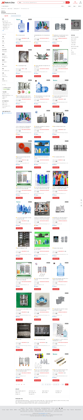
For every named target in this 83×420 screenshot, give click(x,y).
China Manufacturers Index (39, 411)
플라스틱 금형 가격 (32, 392)
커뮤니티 (4, 76)
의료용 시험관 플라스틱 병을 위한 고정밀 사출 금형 (42, 66)
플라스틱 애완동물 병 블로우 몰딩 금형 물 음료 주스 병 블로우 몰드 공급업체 (60, 188)
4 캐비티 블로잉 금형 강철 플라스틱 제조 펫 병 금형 (23, 309)
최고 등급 (4, 66)
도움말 (69, 6)
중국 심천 (4, 56)
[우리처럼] (59, 408)
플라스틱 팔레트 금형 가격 (20, 391)
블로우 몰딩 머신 (7, 24)
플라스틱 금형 (44, 392)
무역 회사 (5, 93)
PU (3, 43)
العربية (53, 409)
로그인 (80, 3)
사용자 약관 (30, 408)
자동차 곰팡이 (73, 48)
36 (21, 384)
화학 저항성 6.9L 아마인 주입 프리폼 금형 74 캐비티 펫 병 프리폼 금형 (23, 188)
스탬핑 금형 (73, 42)
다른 (3, 30)
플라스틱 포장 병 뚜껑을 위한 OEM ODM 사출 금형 (23, 157)
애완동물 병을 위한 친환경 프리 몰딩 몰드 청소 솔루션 (41, 249)
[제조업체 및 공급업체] (7, 2)
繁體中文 (15, 409)
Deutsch (31, 409)
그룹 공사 (4, 97)
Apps (74, 6)
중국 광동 (4, 61)
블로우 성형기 (73, 39)
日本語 (19, 409)
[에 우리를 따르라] (61, 408)
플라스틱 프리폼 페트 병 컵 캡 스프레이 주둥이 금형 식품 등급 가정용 (60, 370)
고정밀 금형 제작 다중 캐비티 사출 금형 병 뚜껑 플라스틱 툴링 (60, 309)
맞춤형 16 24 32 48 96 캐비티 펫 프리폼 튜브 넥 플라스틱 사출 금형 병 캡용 (42, 309)
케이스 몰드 (73, 44)
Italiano (40, 409)
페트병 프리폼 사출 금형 (58, 248)
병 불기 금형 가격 (45, 391)
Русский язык (44, 409)
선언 (26, 408)
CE (4, 75)
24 (18, 384)
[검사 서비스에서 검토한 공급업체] (7, 87)
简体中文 (11, 409)
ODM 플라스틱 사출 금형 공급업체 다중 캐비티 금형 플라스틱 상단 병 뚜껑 (60, 218)
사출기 (5, 28)
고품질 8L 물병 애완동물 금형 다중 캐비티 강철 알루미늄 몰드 (60, 96)
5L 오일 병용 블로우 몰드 (21, 65)
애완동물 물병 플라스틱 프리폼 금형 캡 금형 (42, 36)
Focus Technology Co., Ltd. (43, 413)
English (7, 409)
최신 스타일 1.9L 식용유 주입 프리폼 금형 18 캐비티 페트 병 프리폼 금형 (59, 66)
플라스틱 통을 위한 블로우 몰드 (60, 126)
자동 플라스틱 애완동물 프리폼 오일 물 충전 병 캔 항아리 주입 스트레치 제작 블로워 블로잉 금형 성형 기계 (42, 218)
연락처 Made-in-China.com (45, 408)
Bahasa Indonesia (78, 409)
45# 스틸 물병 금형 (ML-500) (59, 156)
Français (23, 409)
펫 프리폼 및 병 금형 (21, 35)
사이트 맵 (52, 408)
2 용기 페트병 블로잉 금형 (40, 339)
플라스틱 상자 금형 (74, 46)
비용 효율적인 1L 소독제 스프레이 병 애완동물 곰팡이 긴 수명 (60, 340)
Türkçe (68, 409)
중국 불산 (5, 57)
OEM (4, 104)
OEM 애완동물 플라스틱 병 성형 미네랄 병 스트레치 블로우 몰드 (42, 96)
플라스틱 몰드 (7, 22)
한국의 (49, 409)
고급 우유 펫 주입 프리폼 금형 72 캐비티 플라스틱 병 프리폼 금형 (23, 279)
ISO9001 (4, 80)
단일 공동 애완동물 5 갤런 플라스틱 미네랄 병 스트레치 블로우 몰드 (60, 279)
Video (30, 19)
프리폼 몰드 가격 (58, 391)
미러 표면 (4, 51)
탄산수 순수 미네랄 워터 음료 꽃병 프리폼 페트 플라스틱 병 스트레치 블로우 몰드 (42, 370)
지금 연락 (20, 45)
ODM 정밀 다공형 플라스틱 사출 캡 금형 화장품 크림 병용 (41, 127)
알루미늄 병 (73, 40)
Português (35, 409)
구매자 (62, 6)
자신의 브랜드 (6, 106)
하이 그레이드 (5, 70)
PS (3, 38)
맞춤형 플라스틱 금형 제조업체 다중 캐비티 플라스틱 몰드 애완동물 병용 (60, 36)
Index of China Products (49, 411)
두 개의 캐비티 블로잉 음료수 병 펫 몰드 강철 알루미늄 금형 (23, 218)
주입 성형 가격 (58, 392)
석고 (3, 47)
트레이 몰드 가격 (32, 391)
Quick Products (30, 411)
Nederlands (57, 409)
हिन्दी (60, 409)
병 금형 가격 (17, 394)
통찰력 (57, 408)
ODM (4, 102)
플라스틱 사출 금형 (74, 37)
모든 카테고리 (5, 6)
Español (27, 409)
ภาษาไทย (64, 409)
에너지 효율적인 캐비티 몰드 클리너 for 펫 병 (41, 157)
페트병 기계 (73, 53)
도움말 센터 (22, 408)
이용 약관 (44, 415)
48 (24, 384)
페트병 (72, 52)
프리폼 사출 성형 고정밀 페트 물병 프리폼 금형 (41, 279)
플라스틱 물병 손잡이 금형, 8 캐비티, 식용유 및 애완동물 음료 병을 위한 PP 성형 (23, 96)
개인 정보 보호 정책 (37, 408)
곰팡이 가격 (17, 392)
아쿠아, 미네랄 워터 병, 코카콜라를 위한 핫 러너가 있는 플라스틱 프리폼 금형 (23, 127)
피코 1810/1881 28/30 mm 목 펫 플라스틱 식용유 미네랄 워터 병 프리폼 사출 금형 (42, 188)
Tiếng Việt (72, 409)
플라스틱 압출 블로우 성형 (22, 248)
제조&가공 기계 (5, 21)
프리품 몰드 (6, 25)
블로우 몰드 (19, 339)
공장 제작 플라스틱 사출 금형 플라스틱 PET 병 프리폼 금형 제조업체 (24, 370)
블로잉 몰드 (6, 27)
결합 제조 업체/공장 (7, 95)
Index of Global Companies (58, 411)
